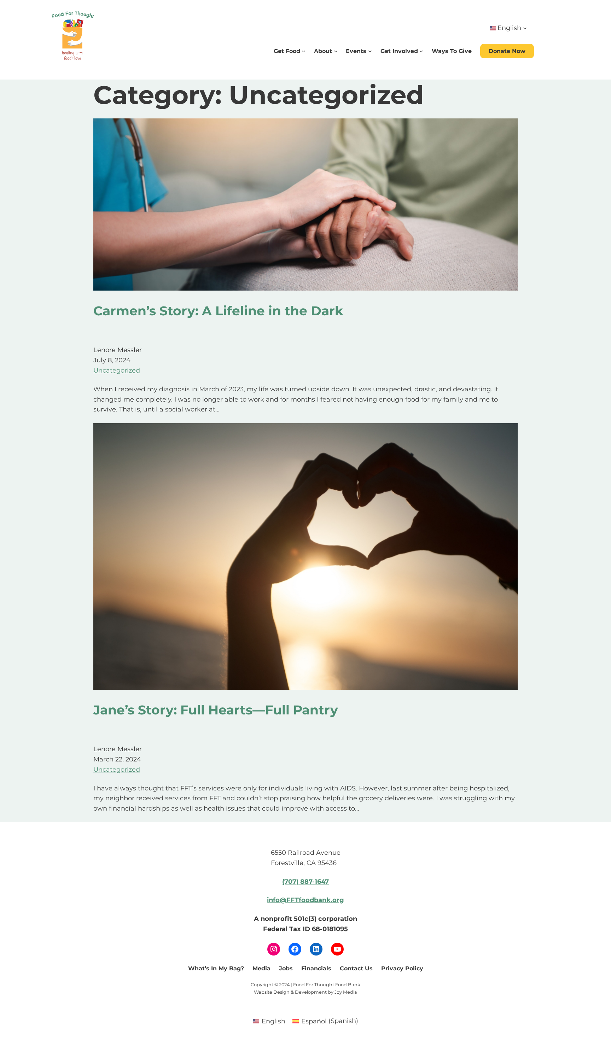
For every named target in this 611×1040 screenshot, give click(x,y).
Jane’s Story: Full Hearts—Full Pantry (215, 710)
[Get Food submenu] (304, 51)
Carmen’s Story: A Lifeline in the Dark (218, 311)
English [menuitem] (273, 1021)
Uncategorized (116, 370)
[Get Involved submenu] (421, 51)
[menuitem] (269, 1021)
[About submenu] (336, 51)
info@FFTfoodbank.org (305, 900)
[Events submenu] (370, 51)
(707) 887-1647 (305, 882)
